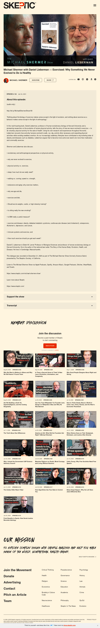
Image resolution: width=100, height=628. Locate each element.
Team (8, 601)
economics (46, 587)
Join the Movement (18, 570)
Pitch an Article (15, 595)
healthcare (46, 606)
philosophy (65, 601)
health (44, 576)
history (82, 576)
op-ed (81, 601)
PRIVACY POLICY (91, 619)
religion (45, 581)
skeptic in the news (68, 606)
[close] (97, 625)
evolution (82, 606)
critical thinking (48, 570)
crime (81, 593)
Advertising (12, 582)
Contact (9, 588)
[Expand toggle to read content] (92, 297)
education (64, 587)
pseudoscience (66, 570)
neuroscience (47, 601)
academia (64, 593)
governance (65, 576)
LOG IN (56, 350)
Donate (9, 576)
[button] (35, 80)
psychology (83, 570)
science (64, 581)
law (80, 581)
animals (82, 587)
